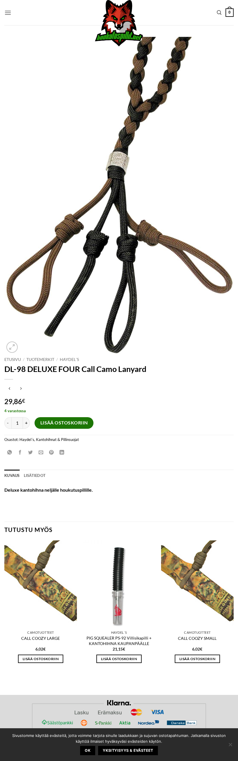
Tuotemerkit (40, 359)
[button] (7, 13)
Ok (88, 750)
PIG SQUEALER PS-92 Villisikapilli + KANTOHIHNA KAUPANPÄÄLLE (119, 640)
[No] (230, 746)
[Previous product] (20, 388)
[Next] (233, 607)
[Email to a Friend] (41, 452)
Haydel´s (69, 359)
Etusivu (12, 359)
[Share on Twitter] (30, 452)
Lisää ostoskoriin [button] (41, 659)
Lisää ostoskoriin (64, 422)
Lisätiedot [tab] (35, 475)
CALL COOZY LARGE (40, 638)
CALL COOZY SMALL (197, 638)
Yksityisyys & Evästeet (128, 750)
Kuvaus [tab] (12, 475)
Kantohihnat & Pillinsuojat (57, 439)
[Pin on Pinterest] (51, 452)
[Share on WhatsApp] (10, 452)
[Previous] (4, 607)
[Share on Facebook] (20, 452)
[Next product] (9, 388)
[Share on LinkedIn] (62, 452)
